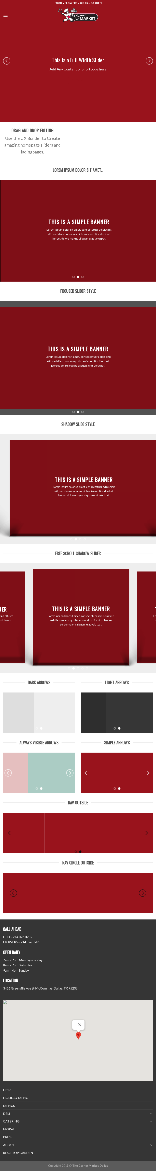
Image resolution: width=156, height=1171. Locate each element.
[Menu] (5, 15)
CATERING (11, 1121)
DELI (6, 1113)
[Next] (149, 61)
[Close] (79, 1025)
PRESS (7, 1137)
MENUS (9, 1105)
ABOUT (9, 1145)
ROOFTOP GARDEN (18, 1153)
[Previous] (6, 61)
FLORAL (9, 1129)
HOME (8, 1090)
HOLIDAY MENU (15, 1098)
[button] (78, 1035)
